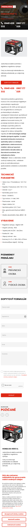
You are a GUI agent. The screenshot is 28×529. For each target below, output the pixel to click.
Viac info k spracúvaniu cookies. (11, 507)
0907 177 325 (20, 25)
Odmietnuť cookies (14, 525)
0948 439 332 (7, 25)
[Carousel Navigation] (14, 414)
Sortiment (4, 17)
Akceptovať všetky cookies (14, 514)
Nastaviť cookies (14, 519)
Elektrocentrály (16, 17)
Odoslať (11, 395)
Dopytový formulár (11, 83)
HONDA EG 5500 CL (7, 19)
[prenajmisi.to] (8, 6)
